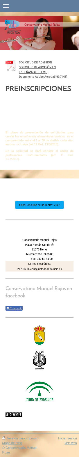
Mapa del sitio (12, 443)
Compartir (15, 308)
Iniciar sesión (67, 438)
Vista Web (71, 443)
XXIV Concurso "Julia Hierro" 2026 (39, 205)
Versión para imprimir (22, 438)
